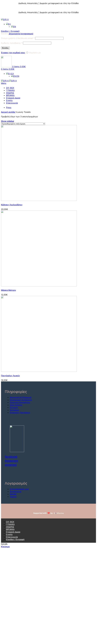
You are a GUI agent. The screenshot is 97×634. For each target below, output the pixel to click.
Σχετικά (14, 407)
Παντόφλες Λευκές (10, 375)
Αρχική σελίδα (8, 112)
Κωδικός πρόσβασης (11, 43)
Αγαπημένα (15, 491)
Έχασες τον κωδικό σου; (13, 52)
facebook (11, 456)
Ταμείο (13, 496)
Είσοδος (5, 48)
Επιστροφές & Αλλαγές (21, 400)
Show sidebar (7, 121)
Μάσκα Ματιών (8, 290)
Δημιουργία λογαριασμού (21, 33)
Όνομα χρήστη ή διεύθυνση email (18, 38)
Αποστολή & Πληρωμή (20, 397)
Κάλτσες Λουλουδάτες (11, 204)
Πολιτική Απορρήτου (20, 402)
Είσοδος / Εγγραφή (15, 539)
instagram (11, 460)
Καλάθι (13, 494)
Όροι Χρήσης (16, 405)
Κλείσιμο (92, 1)
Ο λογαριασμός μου (19, 489)
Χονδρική (14, 410)
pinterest (11, 464)
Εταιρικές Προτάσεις (20, 412)
